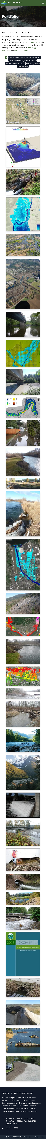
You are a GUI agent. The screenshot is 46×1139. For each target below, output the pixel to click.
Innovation (37, 63)
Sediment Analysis (22, 66)
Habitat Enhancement (30, 60)
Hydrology (29, 63)
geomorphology (20, 50)
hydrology (32, 47)
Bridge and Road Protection (16, 57)
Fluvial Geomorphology (16, 60)
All (6, 57)
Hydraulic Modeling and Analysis (15, 63)
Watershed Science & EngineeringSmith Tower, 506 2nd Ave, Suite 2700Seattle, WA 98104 (21, 1121)
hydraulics (6, 50)
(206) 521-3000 (12, 1128)
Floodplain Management (33, 57)
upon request (31, 42)
